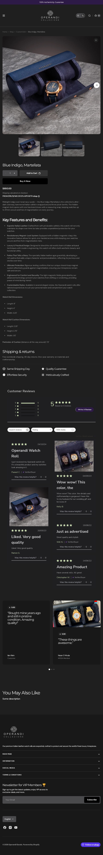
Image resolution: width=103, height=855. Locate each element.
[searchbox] (16, 430)
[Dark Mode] (80, 15)
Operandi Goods (15, 844)
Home (5, 32)
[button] (4, 15)
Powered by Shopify (31, 844)
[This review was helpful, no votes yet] (39, 477)
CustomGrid (21, 32)
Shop (12, 32)
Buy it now (25, 181)
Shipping (6, 193)
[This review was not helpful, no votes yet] (43, 477)
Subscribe (92, 799)
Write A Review (84, 409)
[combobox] (42, 430)
